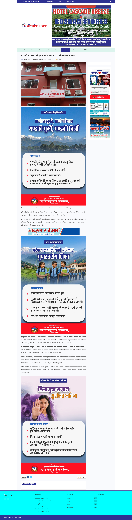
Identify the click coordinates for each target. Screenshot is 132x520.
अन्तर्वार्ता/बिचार (85, 50)
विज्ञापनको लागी (50, 1)
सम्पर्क (60, 1)
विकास (56, 50)
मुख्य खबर (69, 498)
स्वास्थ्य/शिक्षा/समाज (70, 507)
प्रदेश (39, 50)
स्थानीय (48, 50)
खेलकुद (74, 50)
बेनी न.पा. (68, 501)
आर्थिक (65, 50)
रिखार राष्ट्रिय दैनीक (70, 1)
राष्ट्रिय (31, 50)
